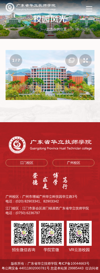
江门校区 (26, 163)
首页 (74, 29)
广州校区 (73, 163)
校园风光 (87, 29)
